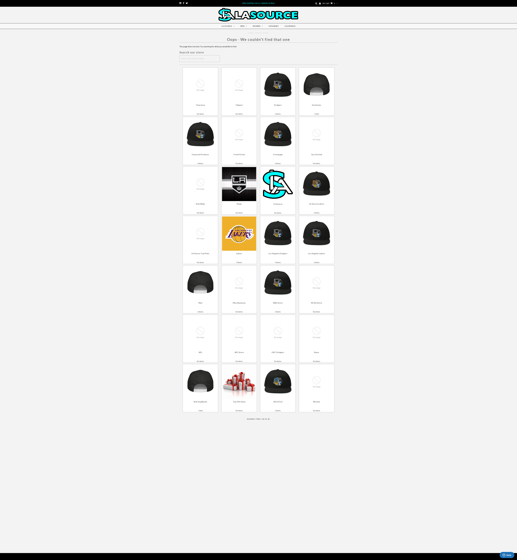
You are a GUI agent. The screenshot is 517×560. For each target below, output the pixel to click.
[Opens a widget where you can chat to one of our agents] (506, 555)
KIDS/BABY (274, 26)
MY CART (329, 3)
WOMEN (256, 26)
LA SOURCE (227, 26)
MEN (242, 26)
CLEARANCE (290, 26)
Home (250, 33)
